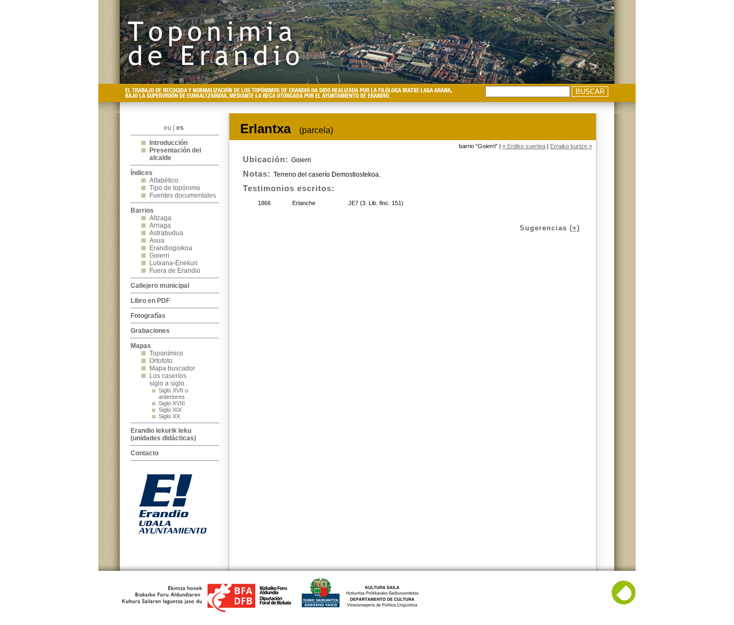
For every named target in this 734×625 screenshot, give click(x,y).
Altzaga (160, 218)
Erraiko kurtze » (571, 146)
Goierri (159, 255)
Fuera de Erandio (174, 270)
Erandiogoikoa (170, 248)
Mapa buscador (172, 368)
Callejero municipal (160, 285)
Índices (142, 173)
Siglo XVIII (172, 403)
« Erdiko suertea (523, 146)
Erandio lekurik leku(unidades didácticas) (163, 434)
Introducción (168, 143)
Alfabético (163, 180)
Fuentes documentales (182, 195)
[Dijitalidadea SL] (623, 602)
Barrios (142, 210)
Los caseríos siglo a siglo (167, 379)
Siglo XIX (170, 409)
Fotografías (148, 315)
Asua (156, 240)
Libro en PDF (150, 300)
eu (167, 128)
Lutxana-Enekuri (173, 263)
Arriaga (160, 225)
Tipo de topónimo (174, 188)
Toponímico (166, 353)
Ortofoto (160, 361)
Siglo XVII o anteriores (173, 393)
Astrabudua (166, 233)
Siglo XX (169, 416)
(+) (575, 228)
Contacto (145, 453)
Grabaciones (150, 331)
